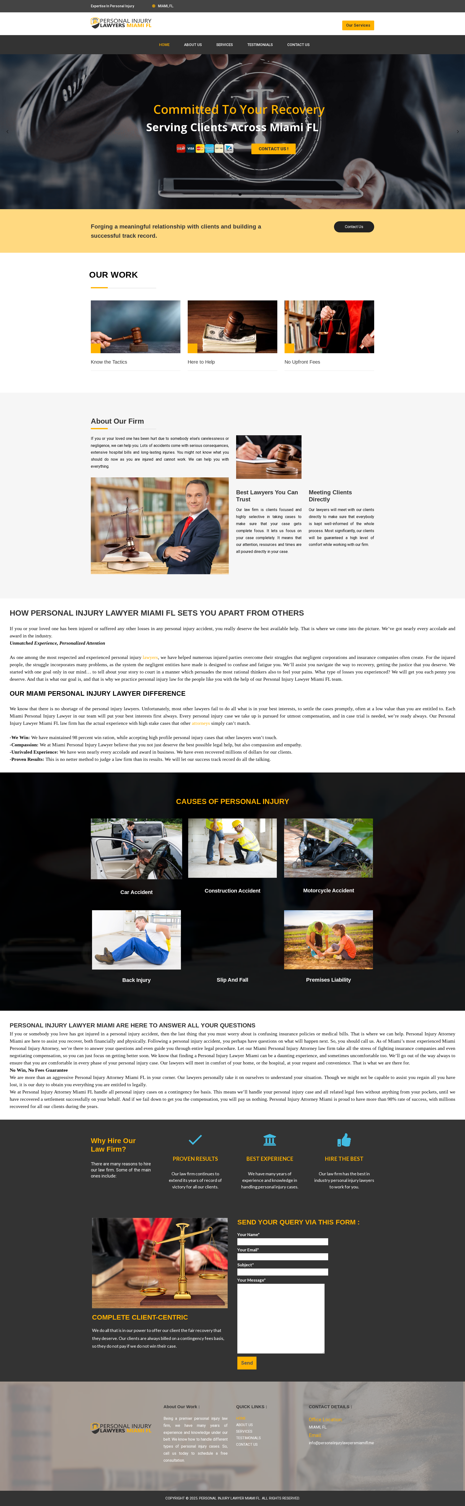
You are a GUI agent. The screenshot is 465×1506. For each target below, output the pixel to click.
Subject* (245, 1264)
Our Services (358, 25)
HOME (164, 45)
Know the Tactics (109, 362)
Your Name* (248, 1234)
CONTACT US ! (273, 148)
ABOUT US (193, 45)
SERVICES (224, 45)
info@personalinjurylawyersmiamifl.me (341, 1443)
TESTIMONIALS (260, 45)
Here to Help (201, 362)
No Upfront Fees (302, 362)
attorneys (201, 723)
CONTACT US (298, 45)
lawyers (150, 657)
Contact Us (354, 226)
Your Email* (248, 1249)
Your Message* (251, 1280)
